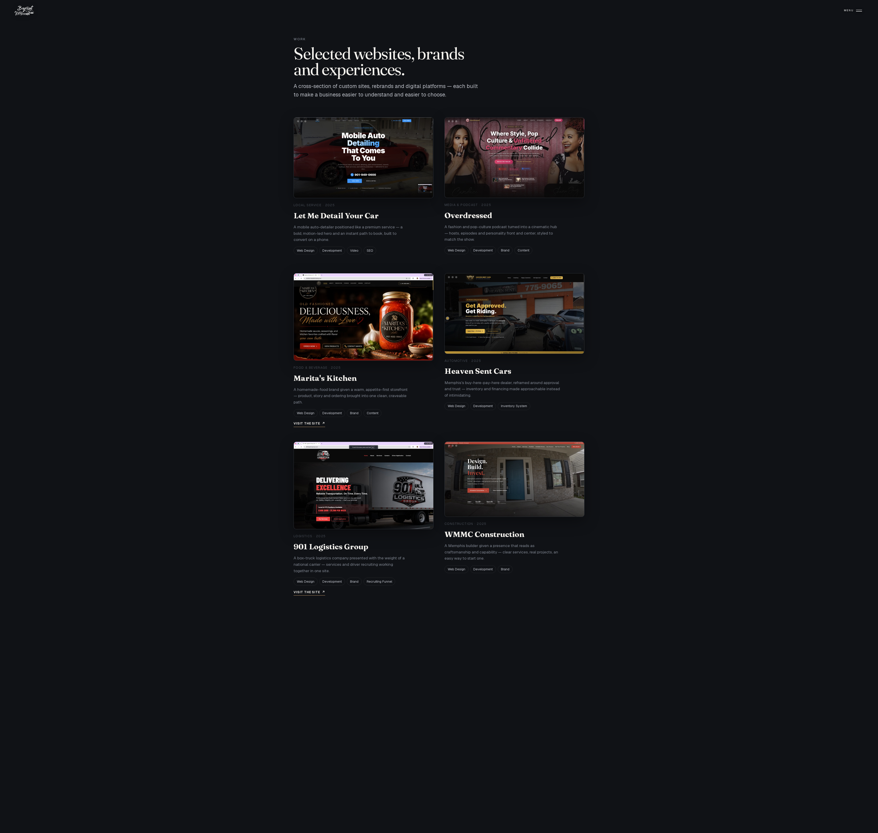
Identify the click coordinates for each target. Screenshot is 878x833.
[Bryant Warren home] (24, 10)
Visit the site (309, 423)
